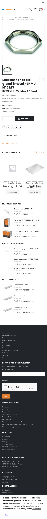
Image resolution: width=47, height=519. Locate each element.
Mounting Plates (15, 181)
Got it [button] (7, 515)
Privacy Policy (7, 412)
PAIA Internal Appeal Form (11, 427)
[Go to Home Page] (3, 17)
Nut (13, 111)
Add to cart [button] (12, 192)
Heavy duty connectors (10, 348)
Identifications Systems (10, 350)
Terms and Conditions (10, 414)
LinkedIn (12, 127)
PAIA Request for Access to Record (14, 422)
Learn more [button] (36, 509)
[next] (43, 79)
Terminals (5, 355)
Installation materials (9, 353)
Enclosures (13, 108)
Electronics (6, 338)
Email (20, 127)
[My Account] (30, 9)
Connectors (6, 333)
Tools (4, 358)
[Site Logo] (10, 9)
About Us (5, 409)
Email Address (8, 369)
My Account (6, 407)
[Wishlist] (35, 9)
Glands (19, 108)
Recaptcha (6, 380)
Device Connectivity (9, 335)
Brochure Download (9, 143)
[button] (4, 9)
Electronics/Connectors (10, 340)
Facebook (4, 127)
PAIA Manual (6, 419)
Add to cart (26, 119)
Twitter (8, 127)
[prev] (39, 79)
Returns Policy (7, 417)
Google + (16, 127)
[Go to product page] (12, 169)
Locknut (8, 111)
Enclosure (5, 343)
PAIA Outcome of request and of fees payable (18, 424)
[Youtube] (43, 2)
